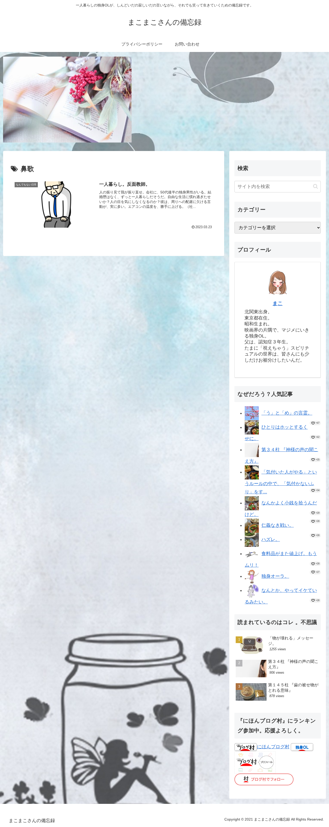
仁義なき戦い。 (277, 525)
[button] (315, 186)
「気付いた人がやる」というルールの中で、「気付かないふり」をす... (281, 481)
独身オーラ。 (275, 576)
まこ (277, 303)
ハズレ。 (270, 539)
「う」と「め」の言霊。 (286, 413)
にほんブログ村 (273, 746)
